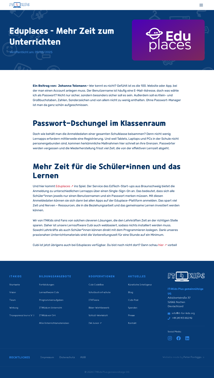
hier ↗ (162, 245)
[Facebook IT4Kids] (178, 338)
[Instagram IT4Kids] (170, 338)
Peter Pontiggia (192, 357)
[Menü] (201, 5)
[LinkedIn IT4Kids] (187, 338)
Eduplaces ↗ (64, 186)
